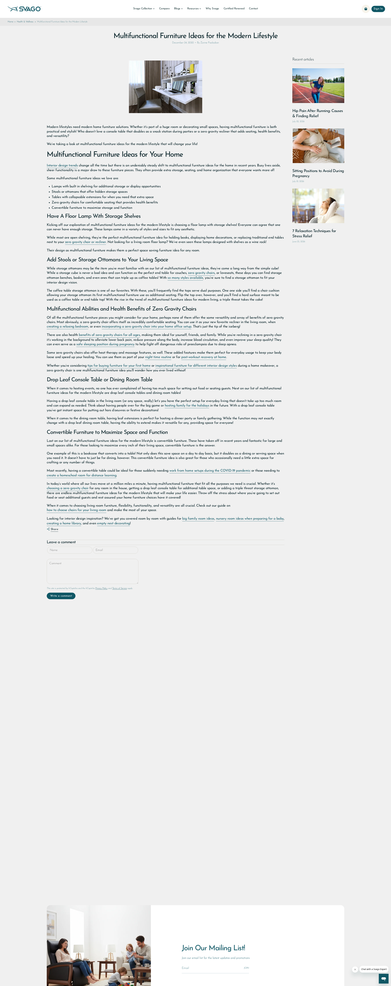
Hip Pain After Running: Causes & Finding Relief (317, 113)
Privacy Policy (101, 588)
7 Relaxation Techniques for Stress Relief (314, 233)
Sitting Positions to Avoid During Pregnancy (318, 173)
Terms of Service (119, 588)
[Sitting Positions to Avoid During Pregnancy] (318, 146)
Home (10, 22)
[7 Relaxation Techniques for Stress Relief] (318, 206)
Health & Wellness (25, 22)
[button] (144, 9)
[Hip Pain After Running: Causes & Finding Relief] (318, 85)
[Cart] (366, 9)
